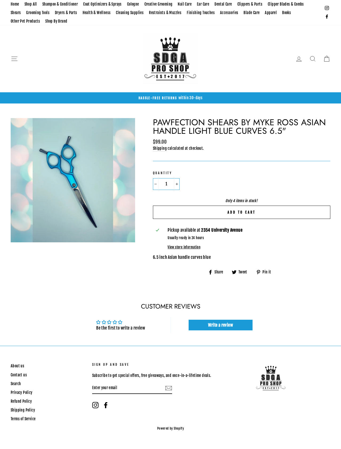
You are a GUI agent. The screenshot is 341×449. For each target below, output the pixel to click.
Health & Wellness (97, 12)
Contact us (19, 375)
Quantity (162, 173)
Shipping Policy (23, 410)
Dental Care (223, 4)
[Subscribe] (168, 388)
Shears (16, 12)
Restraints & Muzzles (165, 12)
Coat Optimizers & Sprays (102, 4)
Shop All (31, 4)
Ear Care (203, 4)
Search (16, 383)
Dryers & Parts (66, 12)
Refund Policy (21, 401)
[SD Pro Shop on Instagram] (95, 405)
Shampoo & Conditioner (60, 4)
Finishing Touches (201, 12)
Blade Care (251, 12)
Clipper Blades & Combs (286, 4)
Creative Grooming (158, 4)
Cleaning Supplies (130, 12)
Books (286, 12)
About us (17, 366)
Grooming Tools (38, 12)
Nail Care (185, 4)
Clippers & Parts (249, 4)
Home (15, 4)
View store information (184, 247)
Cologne (133, 4)
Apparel (271, 12)
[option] (170, 98)
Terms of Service (23, 419)
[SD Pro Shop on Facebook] (106, 405)
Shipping (160, 148)
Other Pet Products (25, 21)
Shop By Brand (56, 21)
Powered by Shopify (170, 428)
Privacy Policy (22, 392)
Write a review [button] (220, 325)
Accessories (229, 12)
